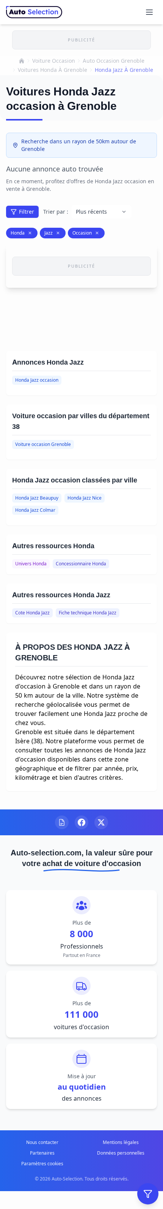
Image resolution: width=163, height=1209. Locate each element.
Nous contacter (42, 1142)
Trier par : (55, 211)
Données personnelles (120, 1153)
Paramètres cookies (42, 1163)
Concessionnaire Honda (81, 563)
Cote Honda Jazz (32, 613)
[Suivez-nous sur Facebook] (81, 822)
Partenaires (42, 1153)
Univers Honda (31, 563)
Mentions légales (121, 1142)
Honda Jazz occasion (36, 380)
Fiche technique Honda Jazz (87, 613)
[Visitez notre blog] (62, 822)
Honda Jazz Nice (84, 498)
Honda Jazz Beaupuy (36, 498)
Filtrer (26, 211)
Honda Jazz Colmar (35, 510)
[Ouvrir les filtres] (147, 1193)
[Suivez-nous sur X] (101, 822)
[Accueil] (22, 61)
